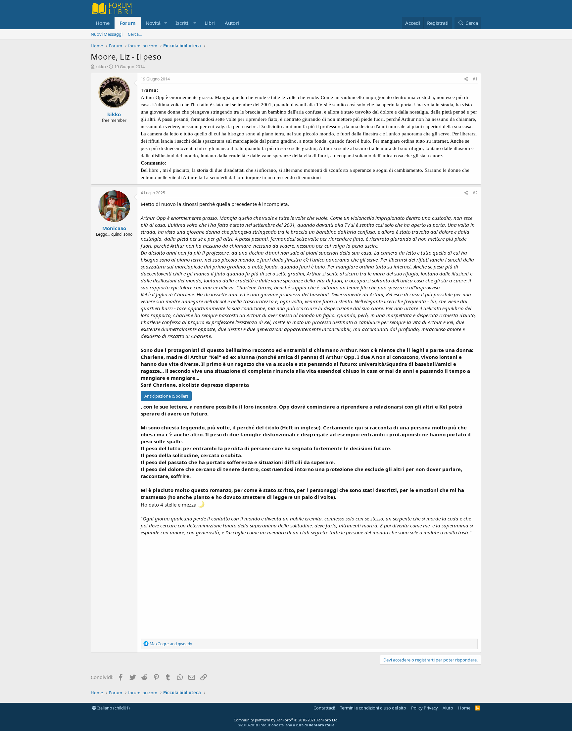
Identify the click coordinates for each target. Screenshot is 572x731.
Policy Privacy (424, 708)
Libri (210, 23)
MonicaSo (114, 228)
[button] (165, 23)
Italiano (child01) (113, 708)
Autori (232, 23)
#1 (475, 79)
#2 (475, 193)
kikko (100, 67)
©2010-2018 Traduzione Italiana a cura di (286, 724)
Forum (127, 23)
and (171, 644)
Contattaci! (324, 708)
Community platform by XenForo (286, 719)
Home (103, 23)
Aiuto (448, 708)
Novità (153, 23)
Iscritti (182, 23)
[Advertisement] (309, 585)
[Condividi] (466, 79)
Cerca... (135, 34)
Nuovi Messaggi (106, 34)
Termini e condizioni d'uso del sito (373, 708)
